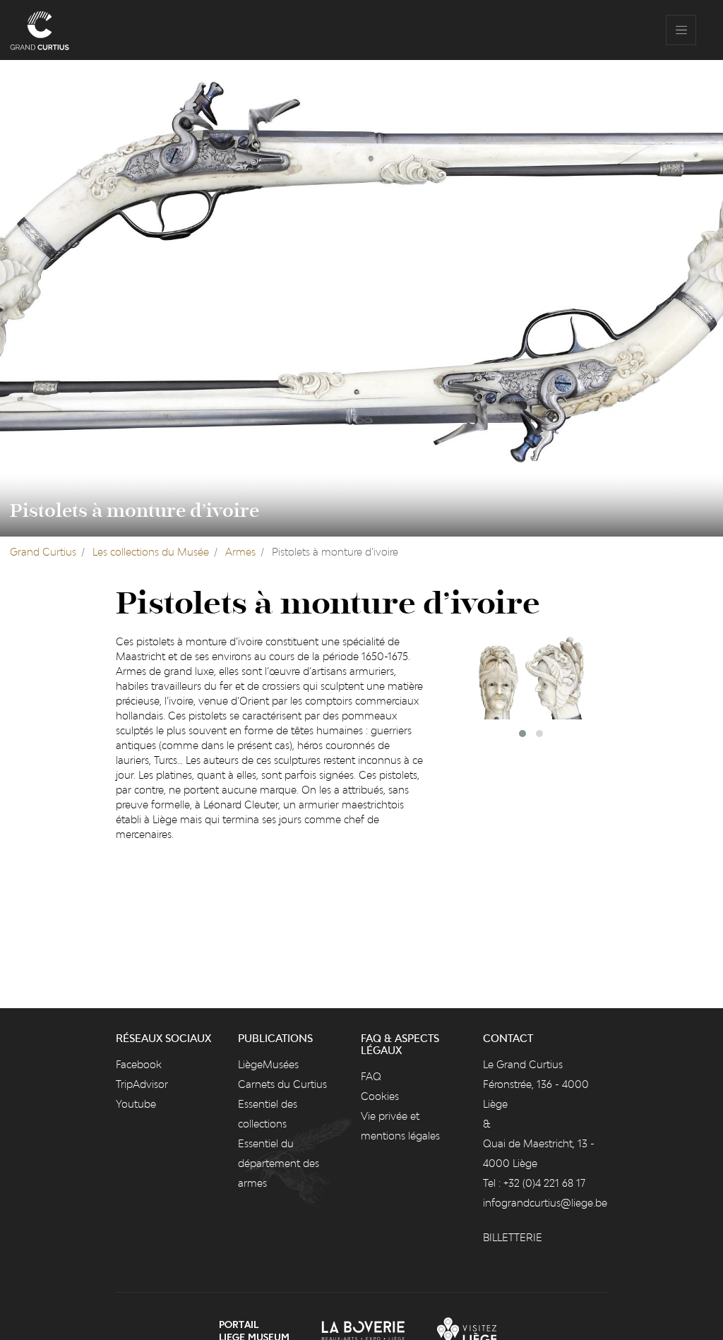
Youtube (136, 1104)
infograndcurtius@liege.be (545, 1203)
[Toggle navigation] (681, 30)
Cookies (380, 1096)
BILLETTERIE (512, 1237)
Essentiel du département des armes (278, 1163)
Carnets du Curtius (282, 1084)
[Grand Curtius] (39, 30)
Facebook (139, 1064)
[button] (522, 733)
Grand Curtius (43, 552)
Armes (240, 552)
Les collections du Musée (150, 552)
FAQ (371, 1076)
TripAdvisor (142, 1084)
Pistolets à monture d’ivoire (134, 511)
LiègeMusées (268, 1064)
